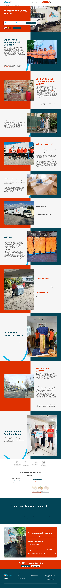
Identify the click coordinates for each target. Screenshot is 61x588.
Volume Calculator (17, 27)
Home (5, 5)
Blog (18, 579)
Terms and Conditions (34, 575)
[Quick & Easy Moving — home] (8, 2)
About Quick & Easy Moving (22, 578)
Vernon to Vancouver (41, 514)
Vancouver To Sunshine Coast (31, 514)
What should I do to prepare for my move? (35, 536)
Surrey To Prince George (22, 510)
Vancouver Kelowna (30, 510)
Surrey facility (53, 90)
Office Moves (27, 2)
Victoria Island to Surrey (31, 516)
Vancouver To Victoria (47, 510)
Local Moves (16, 2)
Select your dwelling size (16, 480)
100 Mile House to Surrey (50, 514)
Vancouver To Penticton (11, 514)
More (38, 2)
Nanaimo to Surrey (23, 516)
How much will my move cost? (33, 538)
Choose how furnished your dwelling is (38, 491)
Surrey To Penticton (13, 510)
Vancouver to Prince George (20, 514)
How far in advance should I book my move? (35, 541)
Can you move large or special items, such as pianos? (37, 553)
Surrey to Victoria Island (47, 516)
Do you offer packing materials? (33, 544)
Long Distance (21, 2)
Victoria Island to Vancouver (14, 516)
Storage (32, 2)
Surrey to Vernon (39, 516)
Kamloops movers (7, 66)
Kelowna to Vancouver (29, 512)
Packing (35, 2)
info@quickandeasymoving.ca (50, 579)
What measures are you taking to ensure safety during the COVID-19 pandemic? (40, 550)
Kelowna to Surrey (21, 512)
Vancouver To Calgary (38, 510)
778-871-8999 (54, 2)
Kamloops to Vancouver (13, 512)
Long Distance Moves (9, 5)
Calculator (46, 2)
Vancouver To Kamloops (48, 512)
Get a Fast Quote (31, 22)
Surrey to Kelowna (30, 518)
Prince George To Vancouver (38, 512)
